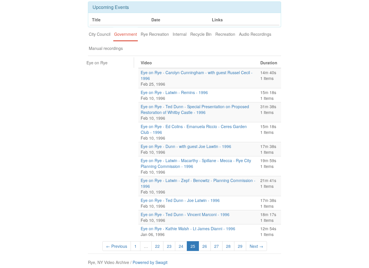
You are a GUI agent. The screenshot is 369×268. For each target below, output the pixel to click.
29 (240, 246)
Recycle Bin (201, 34)
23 (169, 246)
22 (157, 246)
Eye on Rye (97, 62)
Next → (256, 246)
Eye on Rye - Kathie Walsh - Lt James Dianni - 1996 (188, 228)
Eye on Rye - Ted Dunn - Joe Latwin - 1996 (180, 200)
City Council (99, 34)
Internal (180, 34)
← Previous (116, 246)
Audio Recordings (255, 34)
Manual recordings (106, 48)
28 (228, 246)
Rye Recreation (155, 34)
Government (125, 34)
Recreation (225, 34)
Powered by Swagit (150, 262)
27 (216, 246)
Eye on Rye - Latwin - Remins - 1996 (174, 92)
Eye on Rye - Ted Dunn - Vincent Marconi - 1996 (185, 214)
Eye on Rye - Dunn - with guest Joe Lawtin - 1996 (186, 146)
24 (181, 246)
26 (204, 246)
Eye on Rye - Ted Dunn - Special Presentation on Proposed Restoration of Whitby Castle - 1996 (195, 109)
